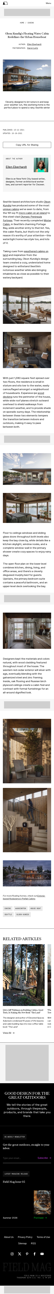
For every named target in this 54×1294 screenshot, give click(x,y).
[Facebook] (34, 1254)
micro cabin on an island (33, 213)
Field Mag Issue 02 (14, 1182)
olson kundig (23, 914)
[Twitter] (19, 1254)
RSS (33, 1243)
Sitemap (22, 1243)
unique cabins (11, 209)
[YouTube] (42, 1254)
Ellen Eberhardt (34, 44)
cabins (31, 23)
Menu (48, 3)
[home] (5, 3)
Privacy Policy (25, 1237)
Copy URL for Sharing (27, 144)
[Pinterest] (27, 1254)
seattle (8, 914)
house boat (36, 908)
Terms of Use (43, 1237)
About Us (9, 1237)
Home (22, 23)
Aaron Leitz (32, 48)
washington (20, 908)
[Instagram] (12, 1254)
